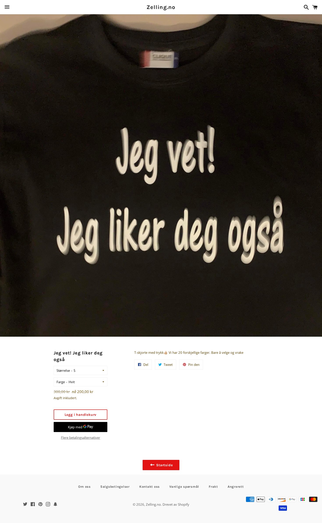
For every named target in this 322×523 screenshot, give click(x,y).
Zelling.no (161, 7)
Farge (61, 382)
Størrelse (63, 370)
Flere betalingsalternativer (80, 437)
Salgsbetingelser (115, 487)
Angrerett (236, 487)
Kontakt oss (149, 487)
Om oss (84, 487)
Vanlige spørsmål (184, 487)
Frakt (213, 487)
